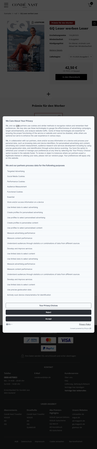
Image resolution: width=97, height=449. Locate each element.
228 (17, 126)
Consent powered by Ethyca (79, 328)
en (9, 324)
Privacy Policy (85, 324)
